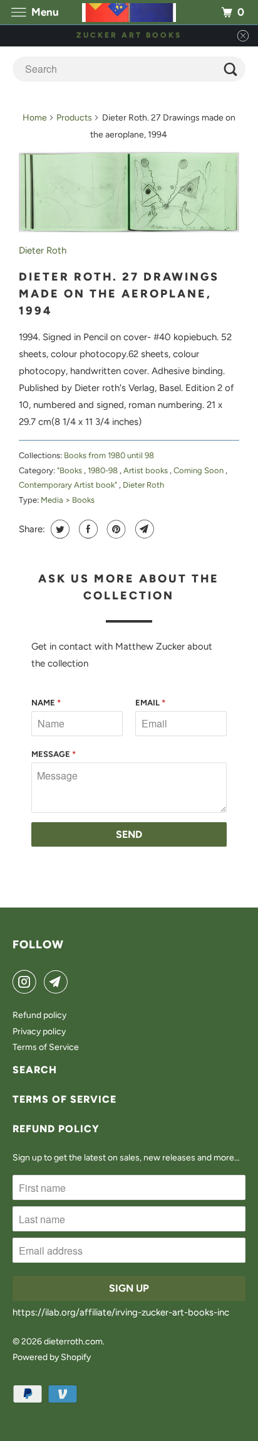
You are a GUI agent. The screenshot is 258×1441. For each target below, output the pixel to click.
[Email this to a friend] (143, 529)
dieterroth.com (73, 1341)
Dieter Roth (42, 250)
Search (35, 1070)
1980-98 (104, 470)
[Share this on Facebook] (87, 529)
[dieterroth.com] (129, 12)
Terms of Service (46, 1047)
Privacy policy (39, 1031)
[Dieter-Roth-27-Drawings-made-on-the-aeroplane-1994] (129, 192)
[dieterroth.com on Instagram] (27, 982)
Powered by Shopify (52, 1357)
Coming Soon (199, 470)
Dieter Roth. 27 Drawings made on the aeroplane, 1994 (119, 294)
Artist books (146, 470)
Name (46, 702)
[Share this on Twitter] (59, 529)
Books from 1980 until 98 (109, 455)
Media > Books (68, 500)
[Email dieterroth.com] (58, 982)
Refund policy (39, 1015)
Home (35, 117)
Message (53, 754)
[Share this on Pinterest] (115, 529)
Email (150, 702)
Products (74, 117)
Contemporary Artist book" (69, 485)
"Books (70, 470)
